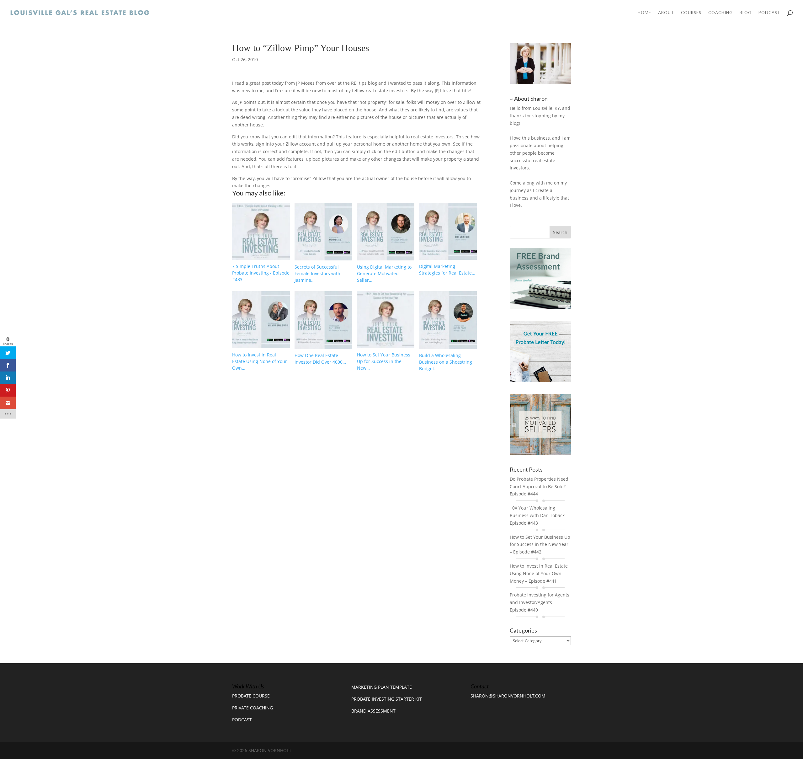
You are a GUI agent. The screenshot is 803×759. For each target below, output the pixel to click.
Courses (691, 12)
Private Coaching (252, 708)
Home (644, 12)
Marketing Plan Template (381, 687)
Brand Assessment (373, 711)
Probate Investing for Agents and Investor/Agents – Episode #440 (539, 602)
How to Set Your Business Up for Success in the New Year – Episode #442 (540, 544)
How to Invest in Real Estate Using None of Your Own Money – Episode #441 (539, 573)
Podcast (769, 12)
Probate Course (251, 696)
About (666, 12)
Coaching (720, 12)
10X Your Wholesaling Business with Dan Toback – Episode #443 (539, 515)
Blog (746, 12)
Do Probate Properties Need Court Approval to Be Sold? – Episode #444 (539, 486)
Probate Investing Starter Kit (386, 699)
